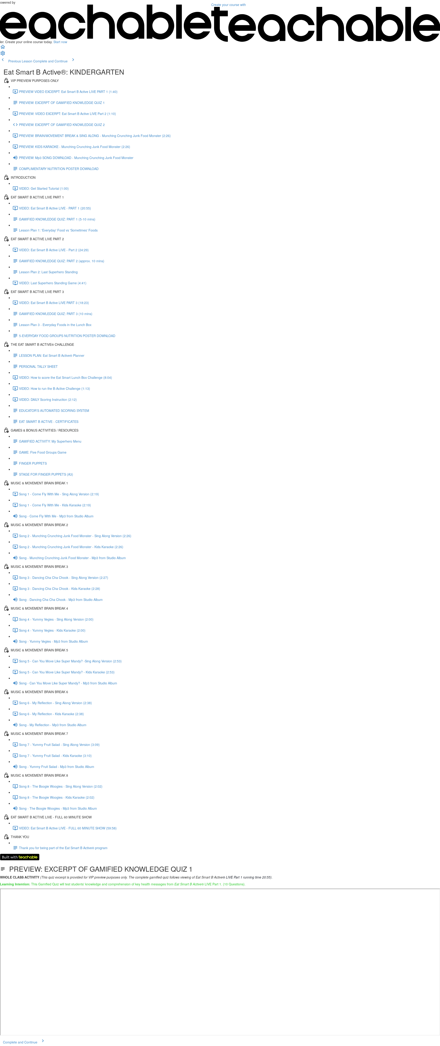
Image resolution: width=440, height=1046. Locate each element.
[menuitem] (3, 54)
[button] (3, 48)
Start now (60, 41)
